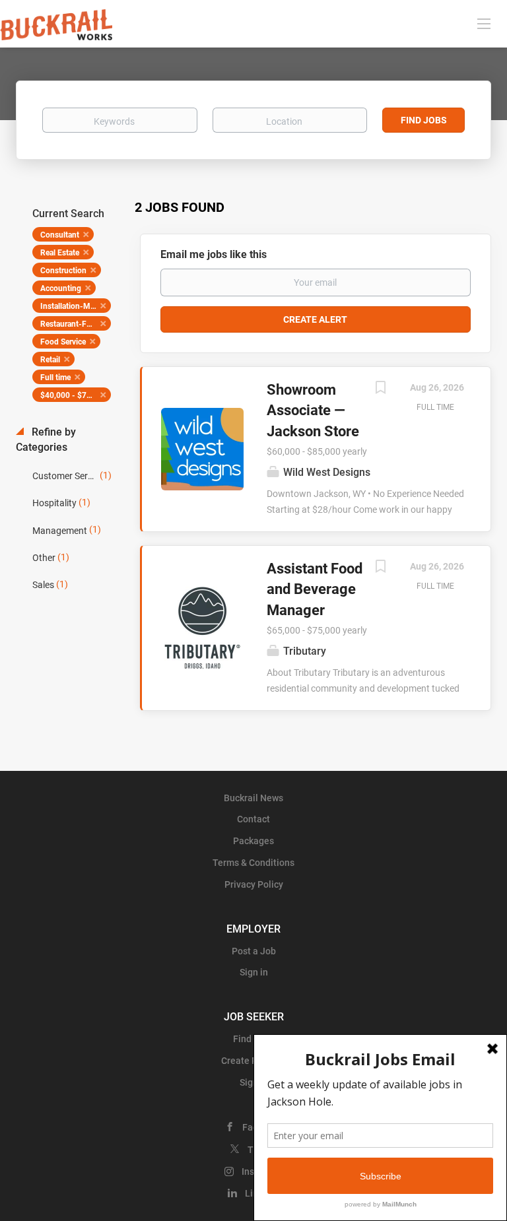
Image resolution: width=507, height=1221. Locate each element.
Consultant (59, 235)
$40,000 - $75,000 (73, 395)
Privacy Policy (253, 884)
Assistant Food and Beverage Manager (314, 589)
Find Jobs (424, 120)
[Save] (380, 389)
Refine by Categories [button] (46, 439)
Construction (63, 270)
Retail (50, 359)
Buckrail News (253, 798)
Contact (253, 819)
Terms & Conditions (253, 862)
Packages (253, 841)
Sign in (254, 972)
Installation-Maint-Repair (75, 306)
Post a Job (254, 951)
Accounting (60, 288)
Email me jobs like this (213, 254)
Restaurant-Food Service (75, 324)
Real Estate (59, 252)
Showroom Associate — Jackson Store (313, 410)
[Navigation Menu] (483, 23)
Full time (55, 377)
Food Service (63, 341)
